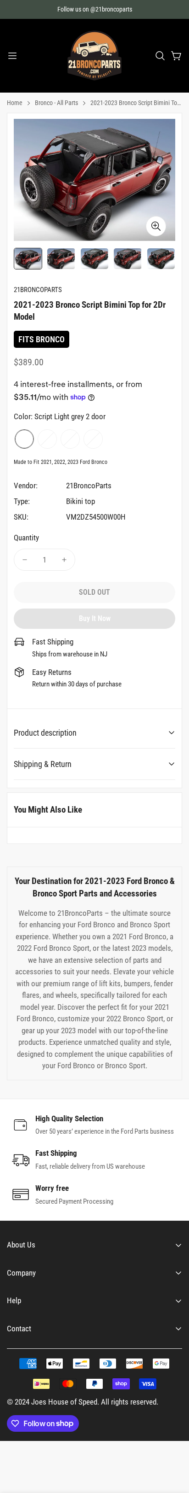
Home (14, 102)
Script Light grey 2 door (24, 439)
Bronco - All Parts (56, 102)
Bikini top (80, 501)
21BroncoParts (88, 485)
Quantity (26, 537)
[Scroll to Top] (172, 1444)
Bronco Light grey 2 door (70, 439)
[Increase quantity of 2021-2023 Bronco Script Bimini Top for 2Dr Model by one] (64, 559)
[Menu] (12, 55)
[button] (160, 55)
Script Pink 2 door (47, 439)
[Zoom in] (156, 226)
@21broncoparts (111, 9)
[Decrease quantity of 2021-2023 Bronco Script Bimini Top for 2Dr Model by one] (24, 559)
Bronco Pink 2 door (93, 439)
